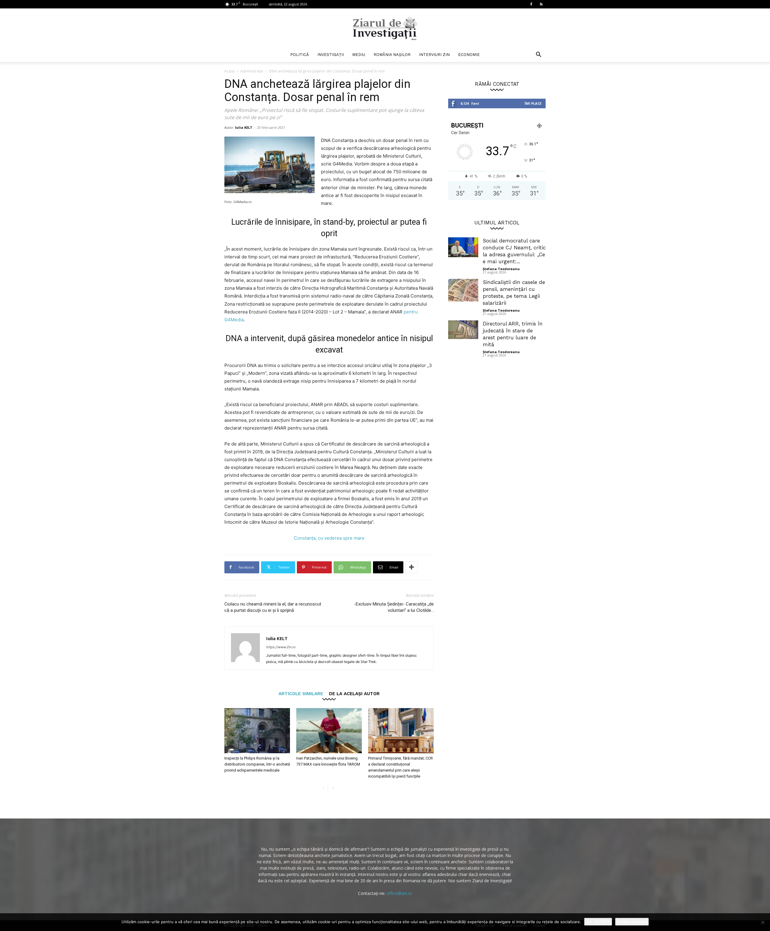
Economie (469, 54)
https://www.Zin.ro (281, 647)
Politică (299, 54)
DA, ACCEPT (598, 921)
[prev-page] (323, 788)
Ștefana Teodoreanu (501, 269)
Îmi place (533, 103)
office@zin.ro (399, 893)
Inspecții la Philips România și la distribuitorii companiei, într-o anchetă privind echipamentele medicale (257, 764)
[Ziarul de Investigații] (385, 28)
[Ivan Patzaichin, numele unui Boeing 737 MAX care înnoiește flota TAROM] (329, 730)
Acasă (229, 71)
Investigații (330, 54)
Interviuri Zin (434, 54)
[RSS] (541, 4)
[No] (762, 922)
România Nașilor (392, 54)
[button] (538, 55)
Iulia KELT (243, 127)
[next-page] (333, 788)
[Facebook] (531, 4)
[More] (411, 567)
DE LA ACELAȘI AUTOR (354, 693)
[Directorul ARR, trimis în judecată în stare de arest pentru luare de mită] (463, 329)
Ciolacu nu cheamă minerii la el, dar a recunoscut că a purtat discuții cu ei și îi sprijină (272, 607)
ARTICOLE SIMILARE (301, 693)
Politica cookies (632, 921)
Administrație (251, 71)
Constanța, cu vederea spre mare (329, 538)
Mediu (358, 54)
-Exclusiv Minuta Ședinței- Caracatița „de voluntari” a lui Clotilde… (394, 607)
